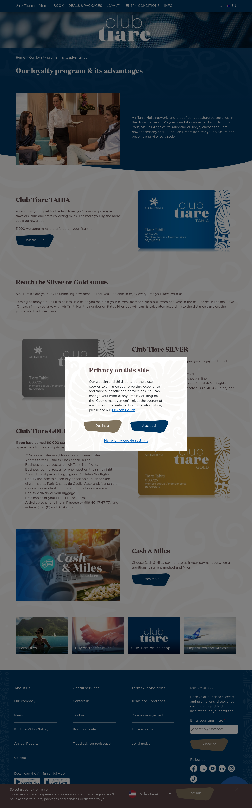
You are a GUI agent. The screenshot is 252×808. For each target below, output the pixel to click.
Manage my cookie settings (126, 440)
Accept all (149, 425)
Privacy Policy (123, 410)
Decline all (102, 425)
